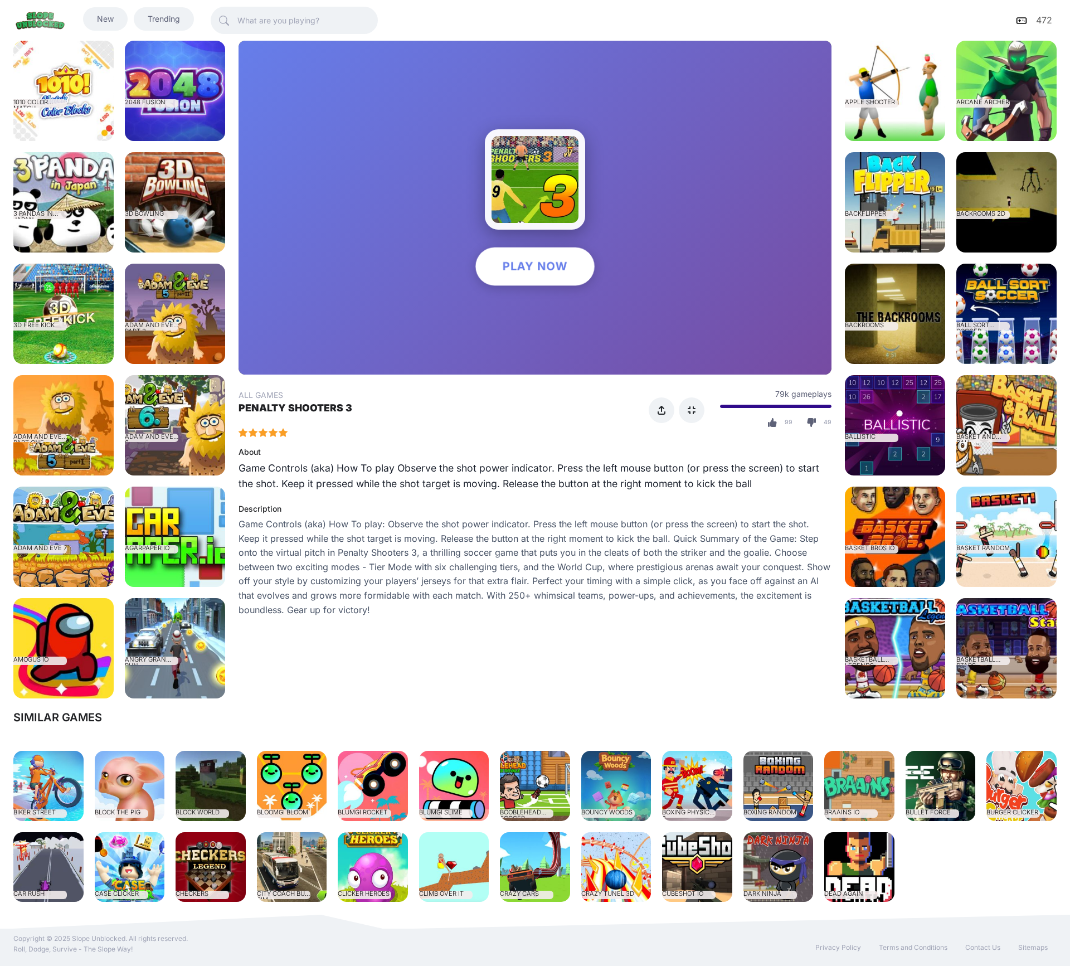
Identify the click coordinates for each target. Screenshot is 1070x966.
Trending (164, 18)
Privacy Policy (838, 947)
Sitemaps (1033, 947)
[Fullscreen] (691, 410)
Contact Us (982, 947)
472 (1044, 20)
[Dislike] (811, 422)
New (105, 18)
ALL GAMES (261, 395)
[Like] (772, 422)
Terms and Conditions (913, 947)
